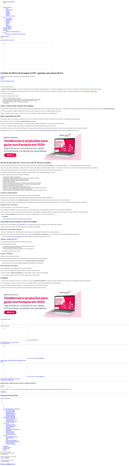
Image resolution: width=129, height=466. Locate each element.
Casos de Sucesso (7, 447)
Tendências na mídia (10, 414)
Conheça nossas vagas (5, 398)
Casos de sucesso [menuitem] (7, 29)
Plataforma (5, 446)
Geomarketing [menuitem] (9, 26)
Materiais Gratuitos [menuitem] (7, 27)
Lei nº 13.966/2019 (21, 224)
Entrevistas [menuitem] (8, 13)
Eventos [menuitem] (7, 11)
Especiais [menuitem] (5, 30)
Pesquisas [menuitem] (8, 12)
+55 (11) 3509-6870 (5, 461)
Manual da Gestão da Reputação (13, 441)
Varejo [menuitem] (7, 24)
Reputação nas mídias (10, 411)
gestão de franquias (44, 89)
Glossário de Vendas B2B (11, 440)
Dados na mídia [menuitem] (9, 9)
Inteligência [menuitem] (8, 20)
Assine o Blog (4, 39)
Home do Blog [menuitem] (9, 18)
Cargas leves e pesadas (11, 434)
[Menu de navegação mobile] (1, 5)
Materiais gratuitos (10, 437)
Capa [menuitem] (7, 8)
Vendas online (9, 430)
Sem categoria (4, 343)
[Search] (13, 37)
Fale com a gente (10, 39)
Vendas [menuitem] (7, 23)
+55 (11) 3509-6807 (5, 457)
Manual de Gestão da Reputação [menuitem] (13, 31)
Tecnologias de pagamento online (13, 429)
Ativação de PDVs (10, 427)
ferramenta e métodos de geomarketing (14, 236)
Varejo (8, 343)
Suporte (5, 449)
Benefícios (8, 428)
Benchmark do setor (10, 412)
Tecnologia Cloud (10, 433)
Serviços (2, 379)
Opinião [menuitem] (7, 14)
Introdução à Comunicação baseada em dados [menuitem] (15, 34)
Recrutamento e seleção (11, 425)
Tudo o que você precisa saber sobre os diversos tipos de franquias (17, 218)
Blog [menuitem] (4, 17)
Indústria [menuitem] (8, 25)
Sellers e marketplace (10, 431)
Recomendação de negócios (12, 420)
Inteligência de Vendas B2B (9, 417)
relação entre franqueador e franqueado (48, 130)
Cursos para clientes (10, 442)
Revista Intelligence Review (12, 436)
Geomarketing (10, 379)
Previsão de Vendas (10, 422)
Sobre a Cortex (6, 448)
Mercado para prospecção (11, 418)
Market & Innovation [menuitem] (10, 15)
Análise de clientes (10, 419)
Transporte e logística (10, 424)
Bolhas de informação (10, 416)
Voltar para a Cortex (5, 36)
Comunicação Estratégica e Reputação (11, 408)
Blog (7, 439)
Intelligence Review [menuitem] (7, 7)
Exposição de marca (10, 410)
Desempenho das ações (11, 413)
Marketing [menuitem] (8, 21)
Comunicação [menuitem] (9, 19)
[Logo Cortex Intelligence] (9, 1)
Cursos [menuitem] (4, 32)
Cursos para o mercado (11, 443)
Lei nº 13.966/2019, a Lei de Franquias (89, 91)
